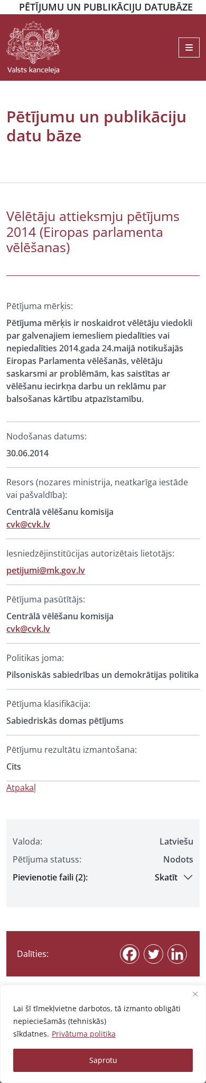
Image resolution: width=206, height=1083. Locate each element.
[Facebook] (129, 954)
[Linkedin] (177, 954)
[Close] (195, 994)
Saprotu (103, 1060)
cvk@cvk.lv (28, 524)
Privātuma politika (84, 1034)
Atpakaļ (21, 787)
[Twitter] (153, 954)
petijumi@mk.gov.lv (45, 570)
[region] (103, 1034)
